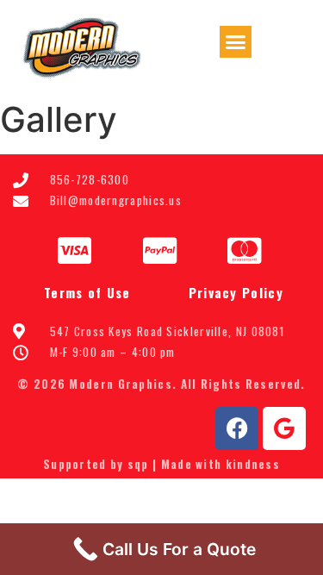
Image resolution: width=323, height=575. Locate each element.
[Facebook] (236, 428)
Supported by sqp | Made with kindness (161, 463)
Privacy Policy (236, 292)
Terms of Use (87, 292)
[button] (236, 42)
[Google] (284, 428)
